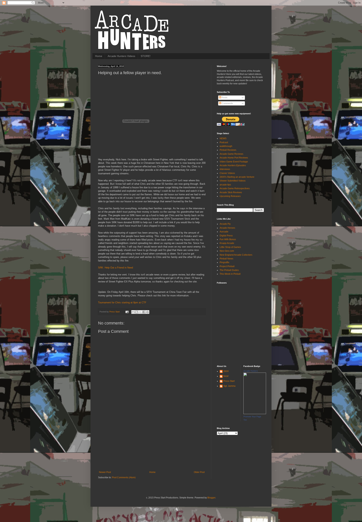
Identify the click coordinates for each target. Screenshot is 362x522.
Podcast (224, 142)
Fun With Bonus (228, 239)
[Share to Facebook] (144, 312)
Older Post (199, 472)
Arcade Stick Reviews (231, 192)
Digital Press (226, 235)
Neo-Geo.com (227, 251)
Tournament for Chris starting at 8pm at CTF (122, 302)
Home (98, 56)
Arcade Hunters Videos (121, 56)
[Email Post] (126, 312)
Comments (227, 103)
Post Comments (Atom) (124, 477)
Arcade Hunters (250, 371)
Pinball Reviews (228, 150)
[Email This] (133, 312)
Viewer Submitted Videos (232, 180)
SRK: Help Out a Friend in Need (115, 267)
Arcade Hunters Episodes (233, 165)
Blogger (211, 497)
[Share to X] (140, 312)
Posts (224, 97)
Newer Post (105, 472)
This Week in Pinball (230, 274)
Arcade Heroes (227, 228)
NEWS (223, 138)
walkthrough (226, 146)
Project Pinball (227, 266)
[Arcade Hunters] (254, 413)
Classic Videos (227, 173)
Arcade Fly (225, 224)
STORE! (145, 56)
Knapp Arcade (227, 243)
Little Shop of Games (230, 247)
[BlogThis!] (137, 312)
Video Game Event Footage (234, 161)
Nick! (226, 376)
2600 (226, 371)
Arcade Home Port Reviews (234, 157)
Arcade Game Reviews (231, 154)
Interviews (225, 169)
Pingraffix (224, 262)
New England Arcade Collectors (236, 255)
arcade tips (225, 184)
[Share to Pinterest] (147, 312)
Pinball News (226, 258)
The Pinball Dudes (229, 270)
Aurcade (224, 231)
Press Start (229, 381)
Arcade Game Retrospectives (235, 188)
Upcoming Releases (230, 196)
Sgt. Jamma (229, 386)
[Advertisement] (151, 442)
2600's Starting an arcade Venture (237, 177)
